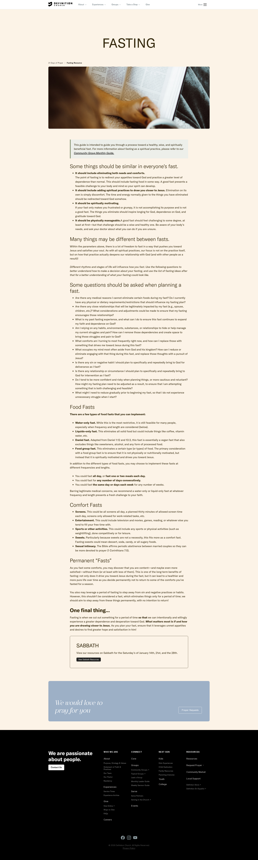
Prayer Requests (190, 710)
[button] (82, 4)
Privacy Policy (129, 848)
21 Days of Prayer (55, 63)
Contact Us (56, 767)
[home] (60, 4)
